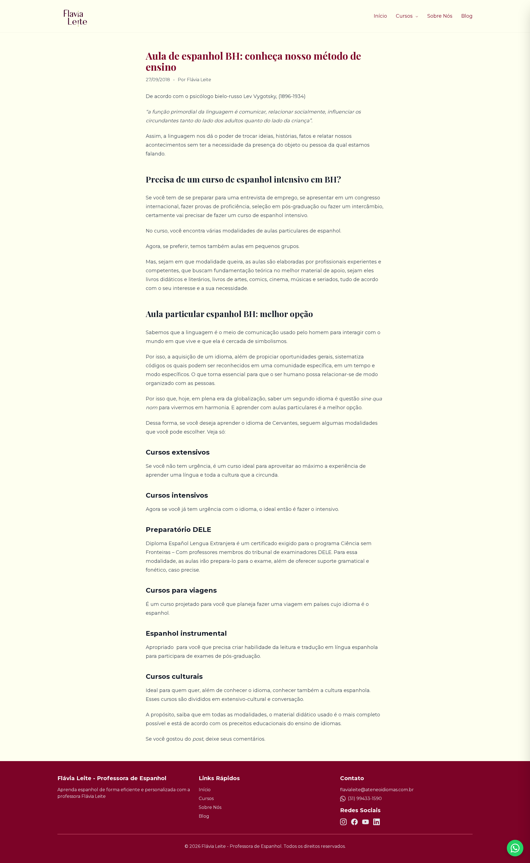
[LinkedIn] (376, 822)
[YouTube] (365, 822)
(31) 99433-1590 (365, 798)
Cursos (405, 16)
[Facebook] (354, 822)
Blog (467, 16)
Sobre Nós (439, 16)
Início (380, 16)
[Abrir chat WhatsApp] (515, 848)
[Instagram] (343, 822)
